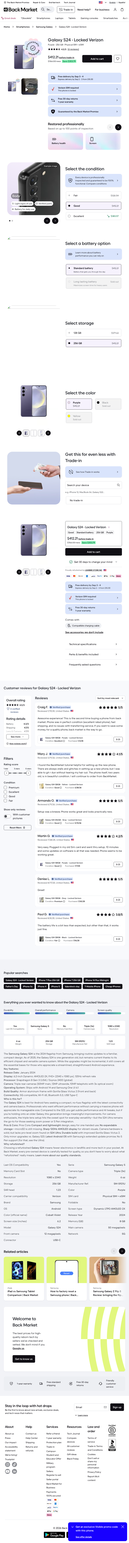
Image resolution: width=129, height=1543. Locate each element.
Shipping (30, 1442)
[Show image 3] (41, 433)
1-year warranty (53, 1438)
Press (8, 1438)
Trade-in (50, 1446)
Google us (18, 1348)
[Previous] (19, 433)
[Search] (42, 9)
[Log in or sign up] (115, 9)
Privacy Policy (94, 1472)
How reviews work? (18, 743)
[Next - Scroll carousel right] (118, 127)
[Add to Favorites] (117, 59)
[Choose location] (103, 2)
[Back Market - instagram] (7, 1464)
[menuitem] (43, 18)
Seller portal (52, 1479)
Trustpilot (9, 1459)
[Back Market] (20, 9)
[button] (33, 48)
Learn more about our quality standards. (58, 1155)
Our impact (10, 1442)
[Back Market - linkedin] (14, 1471)
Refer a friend (53, 1433)
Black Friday (73, 1458)
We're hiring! (11, 1455)
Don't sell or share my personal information (93, 1463)
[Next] (48, 433)
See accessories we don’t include (84, 632)
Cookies (92, 1454)
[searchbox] (49, 9)
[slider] (6, 773)
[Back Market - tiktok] (14, 1464)
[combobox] (93, 485)
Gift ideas (72, 1454)
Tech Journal (73, 1433)
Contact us (31, 1433)
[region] (84, 142)
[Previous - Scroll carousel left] (110, 127)
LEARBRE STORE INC (93, 570)
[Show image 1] (9, 220)
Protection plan (54, 1442)
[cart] (122, 9)
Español (122, 2)
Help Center (32, 1438)
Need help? (84, 9)
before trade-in (66, 57)
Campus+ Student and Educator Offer (53, 1455)
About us (9, 1433)
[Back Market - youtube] (7, 1471)
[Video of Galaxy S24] (29, 86)
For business (102, 9)
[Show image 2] (12, 220)
